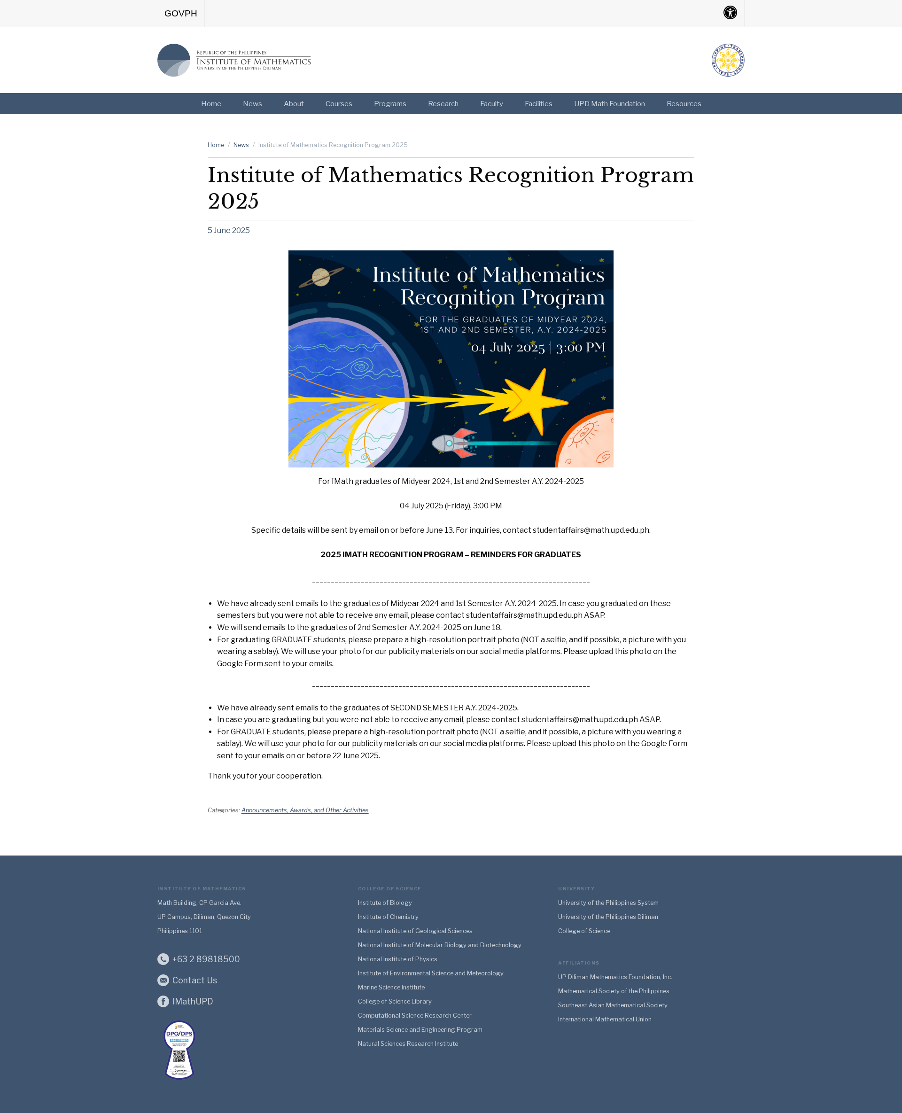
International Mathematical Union (605, 1019)
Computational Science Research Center (415, 1015)
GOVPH (180, 13)
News (252, 103)
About (294, 103)
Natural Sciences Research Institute (408, 1043)
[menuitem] (181, 13)
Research (443, 103)
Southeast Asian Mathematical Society (613, 1005)
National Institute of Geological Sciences (415, 930)
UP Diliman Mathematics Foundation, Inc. (615, 977)
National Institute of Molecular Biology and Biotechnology (439, 945)
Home (211, 103)
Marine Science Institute (391, 987)
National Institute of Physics (397, 959)
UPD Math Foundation (609, 103)
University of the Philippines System (608, 902)
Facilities (538, 103)
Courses (339, 103)
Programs (390, 103)
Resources (684, 103)
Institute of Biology (385, 902)
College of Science (584, 930)
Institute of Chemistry (388, 916)
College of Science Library (395, 1001)
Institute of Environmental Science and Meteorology (431, 973)
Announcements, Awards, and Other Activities (305, 810)
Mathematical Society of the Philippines (613, 991)
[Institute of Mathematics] (234, 58)
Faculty (491, 103)
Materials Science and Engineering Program (420, 1029)
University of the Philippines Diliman (608, 916)
